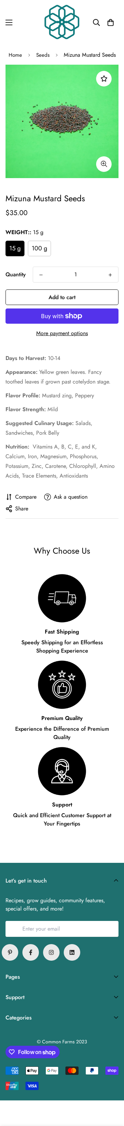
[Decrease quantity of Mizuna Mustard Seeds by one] (41, 275)
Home (15, 55)
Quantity (16, 274)
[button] (110, 22)
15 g (15, 248)
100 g (39, 248)
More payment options (62, 333)
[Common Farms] (62, 22)
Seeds (43, 55)
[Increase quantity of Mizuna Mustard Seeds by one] (110, 275)
